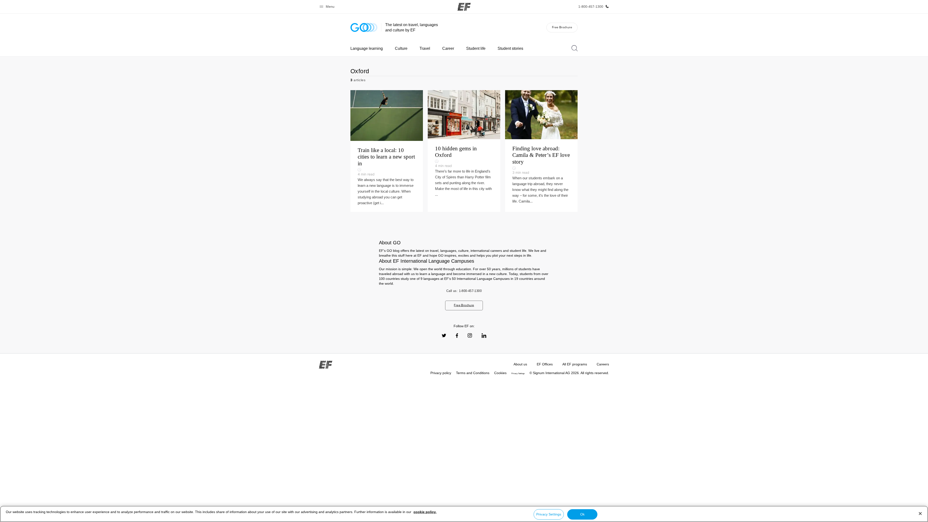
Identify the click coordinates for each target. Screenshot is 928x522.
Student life (476, 48)
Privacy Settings (548, 514)
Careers (603, 364)
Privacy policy (440, 373)
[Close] (920, 513)
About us (520, 364)
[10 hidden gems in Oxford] (464, 151)
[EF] (464, 7)
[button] (327, 6)
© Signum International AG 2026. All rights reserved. (569, 373)
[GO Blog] (363, 27)
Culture (401, 48)
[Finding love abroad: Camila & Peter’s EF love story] (541, 151)
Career (448, 48)
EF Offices (545, 364)
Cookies (500, 373)
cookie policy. (424, 512)
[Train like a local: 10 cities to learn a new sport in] (386, 151)
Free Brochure (562, 27)
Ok (582, 514)
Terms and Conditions (472, 373)
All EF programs (574, 364)
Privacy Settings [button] (518, 373)
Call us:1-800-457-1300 (464, 291)
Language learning (366, 48)
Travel (425, 48)
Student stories (510, 48)
